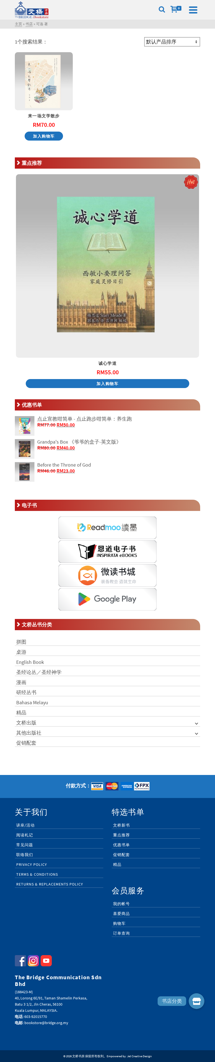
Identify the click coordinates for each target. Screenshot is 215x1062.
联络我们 (24, 854)
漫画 (21, 682)
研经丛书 (26, 692)
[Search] (162, 10)
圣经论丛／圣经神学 (39, 672)
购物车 (119, 923)
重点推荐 (121, 835)
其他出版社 (28, 733)
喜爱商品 (121, 913)
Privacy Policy (31, 864)
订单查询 (121, 933)
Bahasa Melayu (32, 702)
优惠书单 (121, 844)
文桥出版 (26, 722)
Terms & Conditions (37, 874)
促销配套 (26, 743)
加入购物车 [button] (44, 136)
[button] (196, 1001)
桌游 (21, 652)
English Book (30, 662)
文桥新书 (121, 825)
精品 (21, 712)
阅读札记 (24, 835)
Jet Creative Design (139, 1056)
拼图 (21, 642)
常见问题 (24, 844)
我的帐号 (121, 903)
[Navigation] (193, 10)
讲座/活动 (25, 825)
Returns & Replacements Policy (49, 884)
